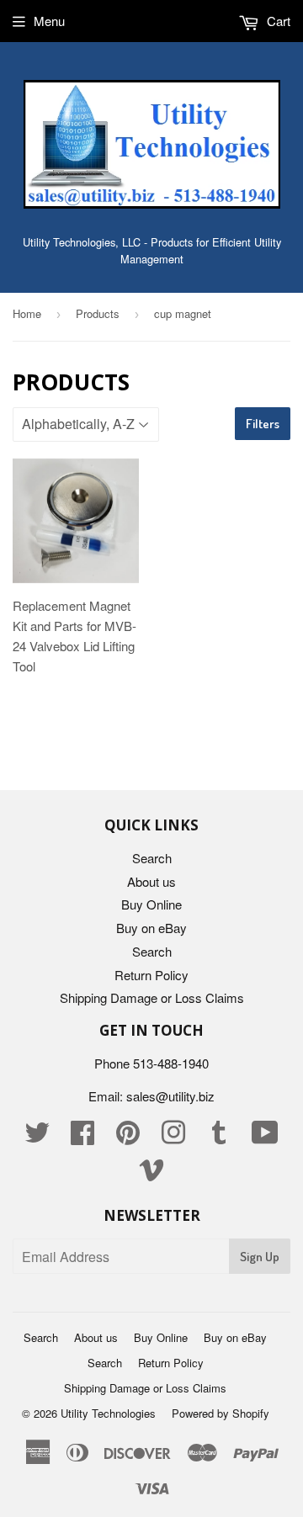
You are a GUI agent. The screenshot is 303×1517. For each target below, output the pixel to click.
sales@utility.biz (170, 1096)
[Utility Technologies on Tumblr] (218, 1137)
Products (98, 313)
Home (27, 313)
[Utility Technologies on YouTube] (265, 1137)
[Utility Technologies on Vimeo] (151, 1174)
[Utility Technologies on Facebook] (82, 1137)
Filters (262, 424)
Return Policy (151, 975)
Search (152, 858)
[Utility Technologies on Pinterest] (128, 1137)
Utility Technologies (108, 1413)
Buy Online (151, 904)
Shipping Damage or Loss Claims (152, 997)
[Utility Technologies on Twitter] (37, 1137)
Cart (276, 20)
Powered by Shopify (220, 1413)
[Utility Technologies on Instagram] (173, 1137)
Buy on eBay (151, 927)
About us (151, 881)
